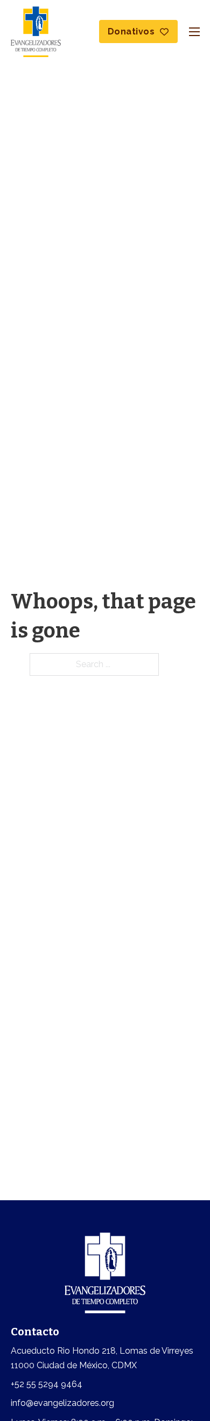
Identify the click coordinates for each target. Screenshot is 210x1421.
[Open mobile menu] (194, 31)
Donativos (131, 31)
